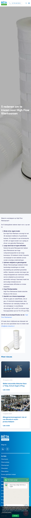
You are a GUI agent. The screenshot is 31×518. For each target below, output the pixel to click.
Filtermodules (5, 462)
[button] (26, 3)
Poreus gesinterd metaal (8, 474)
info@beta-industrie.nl (7, 326)
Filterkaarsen (5, 465)
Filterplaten (4, 468)
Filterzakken (4, 471)
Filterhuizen (4, 459)
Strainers (3, 477)
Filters (3, 456)
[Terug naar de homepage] (4, 3)
